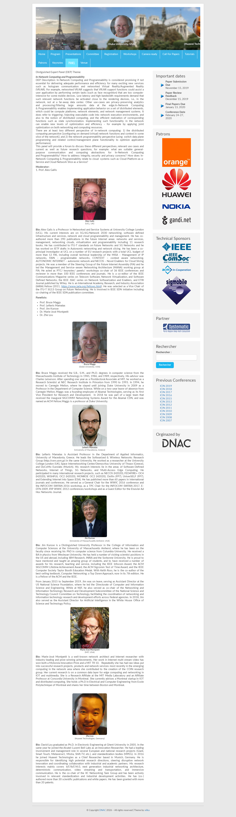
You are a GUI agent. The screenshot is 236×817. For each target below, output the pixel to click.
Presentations (73, 54)
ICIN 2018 (166, 389)
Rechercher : (164, 352)
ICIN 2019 (166, 386)
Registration (111, 54)
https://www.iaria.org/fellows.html (81, 286)
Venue (84, 63)
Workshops (129, 54)
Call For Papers (171, 54)
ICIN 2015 (166, 398)
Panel (71, 63)
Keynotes (57, 63)
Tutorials (190, 54)
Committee (92, 54)
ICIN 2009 (166, 414)
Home (41, 54)
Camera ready (149, 54)
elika (147, 810)
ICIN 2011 (166, 408)
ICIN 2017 (166, 392)
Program (55, 54)
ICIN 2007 (166, 420)
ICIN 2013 (166, 401)
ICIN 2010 (166, 411)
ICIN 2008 (166, 417)
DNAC (102, 810)
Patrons (42, 63)
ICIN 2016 (166, 395)
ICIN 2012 (166, 405)
